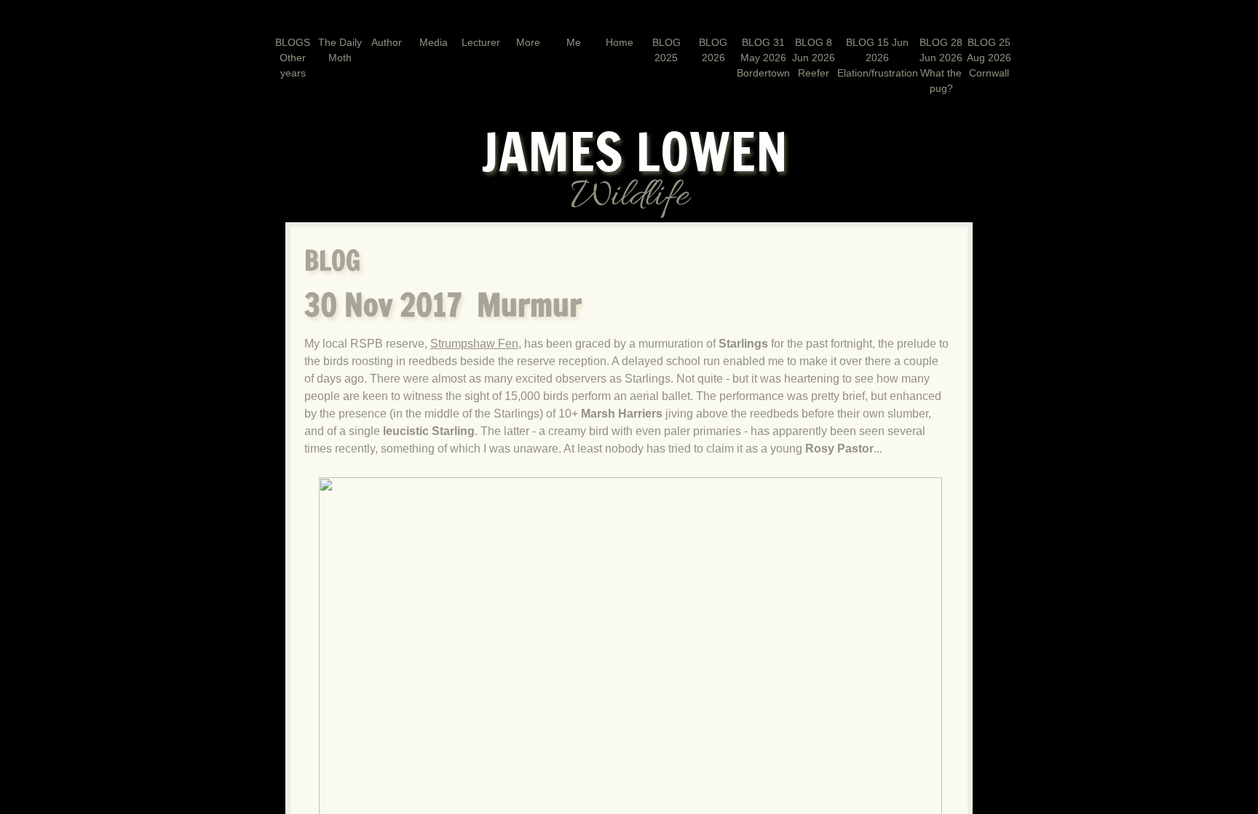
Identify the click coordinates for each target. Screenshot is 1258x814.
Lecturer (481, 42)
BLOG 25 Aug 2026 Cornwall (989, 57)
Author (386, 42)
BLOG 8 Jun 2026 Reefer (813, 57)
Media (433, 42)
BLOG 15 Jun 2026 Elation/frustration (877, 57)
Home (619, 42)
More (528, 42)
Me (573, 42)
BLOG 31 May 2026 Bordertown (763, 57)
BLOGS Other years (292, 57)
